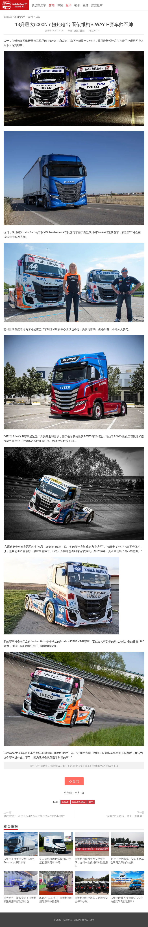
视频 (85, 5)
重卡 (68, 5)
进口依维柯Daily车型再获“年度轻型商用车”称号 (55, 860)
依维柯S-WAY (78, 802)
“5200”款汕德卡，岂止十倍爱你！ (125, 816)
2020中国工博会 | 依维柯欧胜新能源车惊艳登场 (56, 899)
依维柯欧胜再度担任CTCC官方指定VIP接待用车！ (127, 899)
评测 (60, 5)
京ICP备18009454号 (84, 919)
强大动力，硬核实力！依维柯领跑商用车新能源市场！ (20, 899)
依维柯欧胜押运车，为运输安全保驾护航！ (91, 899)
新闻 (52, 5)
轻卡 (77, 5)
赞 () (76, 781)
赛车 (91, 802)
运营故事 (97, 5)
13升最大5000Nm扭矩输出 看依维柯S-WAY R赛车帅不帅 (74, 24)
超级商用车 (14, 5)
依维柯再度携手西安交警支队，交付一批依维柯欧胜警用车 (91, 862)
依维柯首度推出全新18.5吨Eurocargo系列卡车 (19, 860)
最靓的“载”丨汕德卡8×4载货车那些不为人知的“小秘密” (34, 816)
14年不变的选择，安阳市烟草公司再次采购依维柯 (127, 860)
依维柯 (65, 802)
